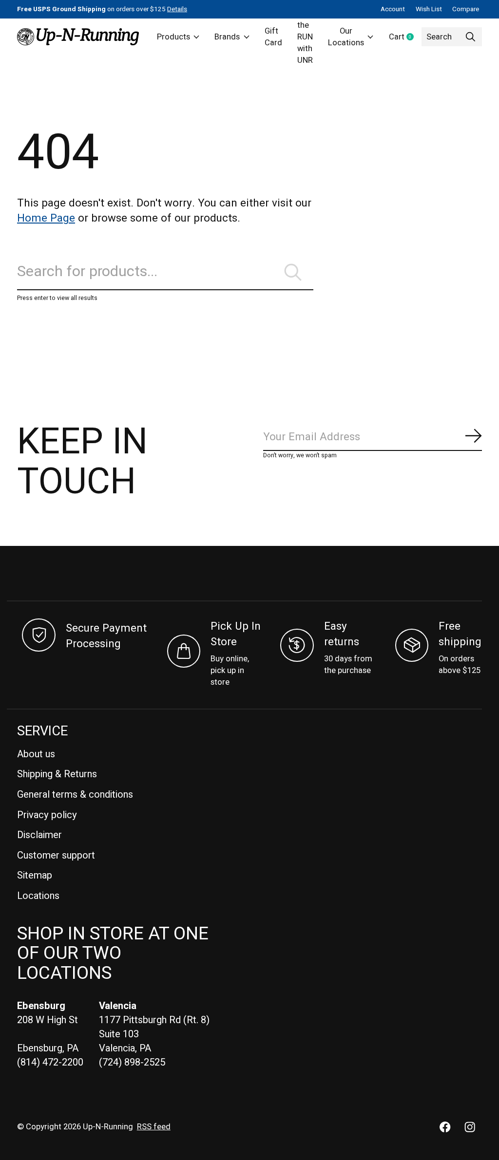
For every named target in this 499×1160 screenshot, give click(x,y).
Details (177, 9)
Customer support (56, 855)
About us (36, 754)
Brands (227, 37)
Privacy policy (47, 815)
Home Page (46, 218)
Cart (405, 37)
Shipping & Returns (57, 774)
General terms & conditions (75, 794)
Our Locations (346, 37)
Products (173, 37)
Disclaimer (39, 835)
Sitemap (34, 875)
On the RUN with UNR (305, 37)
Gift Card (273, 37)
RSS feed (154, 1127)
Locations (38, 896)
